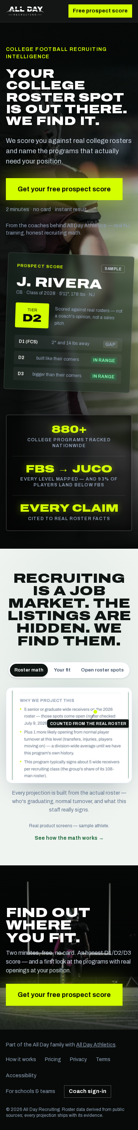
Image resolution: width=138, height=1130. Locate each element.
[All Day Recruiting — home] (25, 11)
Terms (103, 1059)
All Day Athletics (96, 1045)
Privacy (78, 1059)
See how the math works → (69, 838)
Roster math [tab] (28, 670)
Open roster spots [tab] (102, 670)
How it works (21, 1059)
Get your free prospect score (64, 189)
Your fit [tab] (62, 670)
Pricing (53, 1059)
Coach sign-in (87, 1091)
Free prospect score (100, 11)
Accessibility (21, 1075)
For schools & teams (30, 1091)
